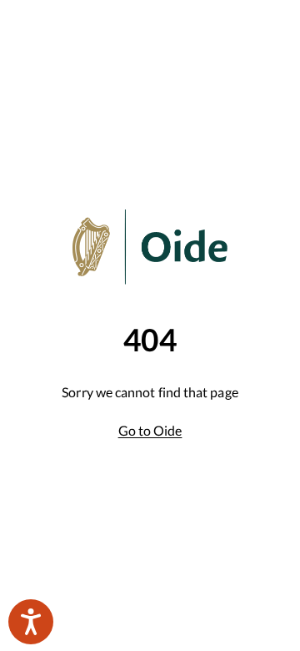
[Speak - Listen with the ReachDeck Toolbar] (30, 621)
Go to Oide (150, 430)
